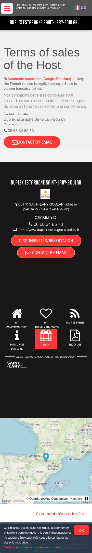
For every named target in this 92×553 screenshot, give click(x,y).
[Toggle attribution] (87, 498)
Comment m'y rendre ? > (60, 513)
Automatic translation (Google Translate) (39, 79)
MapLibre (76, 498)
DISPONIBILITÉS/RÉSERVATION (46, 240)
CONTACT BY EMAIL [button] (35, 142)
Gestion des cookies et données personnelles (32, 547)
